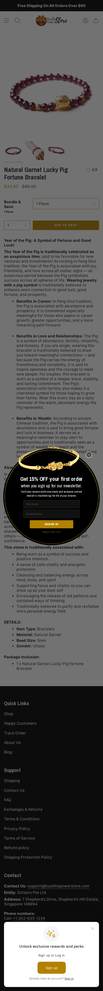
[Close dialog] (89, 455)
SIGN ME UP (51, 524)
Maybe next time (51, 532)
